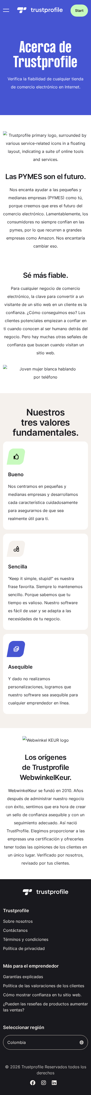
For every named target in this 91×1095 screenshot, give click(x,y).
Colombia (16, 1042)
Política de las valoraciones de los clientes (43, 985)
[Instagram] (43, 1082)
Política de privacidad (24, 948)
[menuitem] (45, 921)
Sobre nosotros (18, 921)
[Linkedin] (54, 1082)
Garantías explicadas (23, 976)
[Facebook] (32, 1082)
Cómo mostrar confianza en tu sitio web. (42, 994)
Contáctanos (15, 930)
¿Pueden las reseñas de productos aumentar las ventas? (45, 1006)
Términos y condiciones (25, 939)
